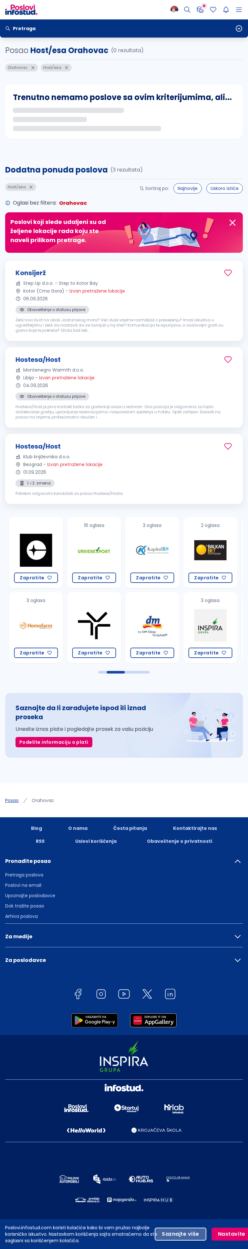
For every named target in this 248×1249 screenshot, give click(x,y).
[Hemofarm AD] (31, 627)
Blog (36, 828)
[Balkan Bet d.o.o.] (205, 552)
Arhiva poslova (21, 916)
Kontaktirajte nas (195, 828)
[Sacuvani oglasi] (213, 9)
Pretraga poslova (24, 875)
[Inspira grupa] (205, 627)
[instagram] (101, 995)
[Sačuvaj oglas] (227, 272)
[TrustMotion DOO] (89, 627)
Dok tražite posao (24, 906)
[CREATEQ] (31, 552)
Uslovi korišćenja (96, 841)
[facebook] (77, 995)
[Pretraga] (187, 9)
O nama (78, 828)
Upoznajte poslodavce (30, 895)
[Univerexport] (89, 552)
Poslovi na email (23, 885)
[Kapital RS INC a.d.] (147, 552)
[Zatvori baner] (232, 222)
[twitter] (147, 995)
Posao (12, 800)
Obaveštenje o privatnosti (179, 841)
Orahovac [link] (43, 800)
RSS (40, 841)
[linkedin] (170, 995)
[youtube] (124, 995)
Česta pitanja (130, 828)
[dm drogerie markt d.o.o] (147, 627)
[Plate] (200, 9)
